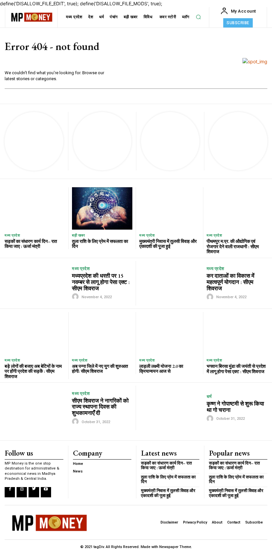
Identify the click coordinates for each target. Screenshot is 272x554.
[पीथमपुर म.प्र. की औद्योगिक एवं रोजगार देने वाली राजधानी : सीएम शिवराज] (237, 208)
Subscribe (254, 522)
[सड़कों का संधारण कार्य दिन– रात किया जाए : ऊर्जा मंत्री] (35, 208)
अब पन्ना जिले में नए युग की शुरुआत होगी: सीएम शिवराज (100, 368)
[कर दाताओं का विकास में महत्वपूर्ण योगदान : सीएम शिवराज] (171, 283)
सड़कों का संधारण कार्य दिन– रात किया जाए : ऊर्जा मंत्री (31, 243)
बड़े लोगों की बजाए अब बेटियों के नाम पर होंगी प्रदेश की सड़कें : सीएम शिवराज (33, 371)
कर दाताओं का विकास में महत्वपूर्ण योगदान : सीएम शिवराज (230, 282)
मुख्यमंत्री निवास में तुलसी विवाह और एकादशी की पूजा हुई (168, 243)
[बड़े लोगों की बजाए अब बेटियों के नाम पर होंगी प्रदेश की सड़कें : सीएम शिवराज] (35, 333)
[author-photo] (76, 296)
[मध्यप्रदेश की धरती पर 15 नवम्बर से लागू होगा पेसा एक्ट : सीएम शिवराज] (37, 283)
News (78, 471)
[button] (198, 17)
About (217, 522)
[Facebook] (10, 492)
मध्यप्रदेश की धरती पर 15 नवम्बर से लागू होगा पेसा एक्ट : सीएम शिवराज (101, 282)
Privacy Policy (195, 522)
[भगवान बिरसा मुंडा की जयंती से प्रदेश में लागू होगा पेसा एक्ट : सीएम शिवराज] (237, 333)
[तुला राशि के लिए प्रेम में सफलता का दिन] (102, 208)
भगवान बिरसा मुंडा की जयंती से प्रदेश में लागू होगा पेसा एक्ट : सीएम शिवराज (236, 368)
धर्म (209, 396)
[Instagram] (22, 492)
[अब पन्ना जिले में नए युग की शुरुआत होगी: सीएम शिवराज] (102, 333)
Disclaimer (169, 522)
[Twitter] (34, 492)
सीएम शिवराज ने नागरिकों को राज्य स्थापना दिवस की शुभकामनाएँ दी (100, 406)
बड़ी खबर (78, 235)
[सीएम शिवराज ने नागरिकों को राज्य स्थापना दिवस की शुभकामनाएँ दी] (37, 408)
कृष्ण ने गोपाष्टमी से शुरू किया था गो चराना (235, 407)
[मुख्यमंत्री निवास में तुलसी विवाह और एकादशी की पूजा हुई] (169, 208)
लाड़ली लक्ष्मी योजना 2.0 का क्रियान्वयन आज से (161, 368)
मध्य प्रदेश (12, 235)
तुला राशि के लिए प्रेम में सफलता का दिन (100, 243)
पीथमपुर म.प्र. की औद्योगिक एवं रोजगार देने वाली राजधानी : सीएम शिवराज (233, 246)
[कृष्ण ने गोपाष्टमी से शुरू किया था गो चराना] (171, 408)
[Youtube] (46, 492)
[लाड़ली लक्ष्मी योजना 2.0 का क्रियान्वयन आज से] (169, 333)
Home (78, 464)
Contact (233, 522)
